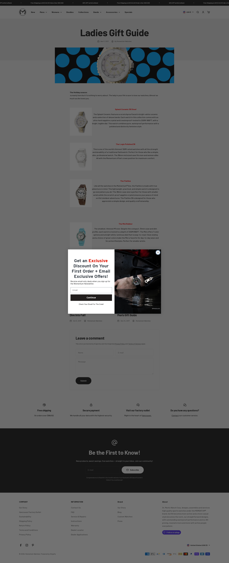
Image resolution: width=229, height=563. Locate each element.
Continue (91, 297)
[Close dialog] (158, 252)
